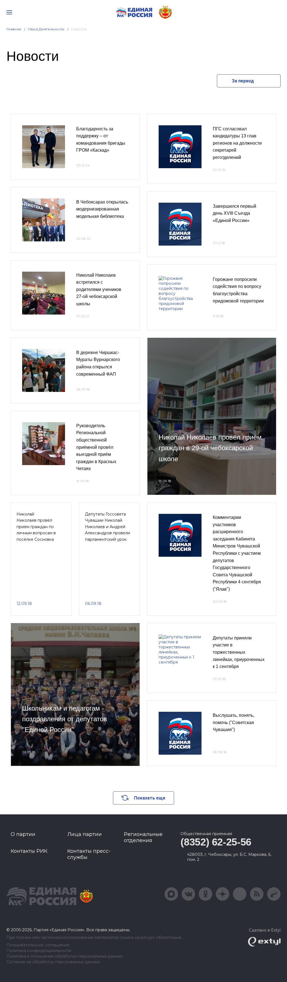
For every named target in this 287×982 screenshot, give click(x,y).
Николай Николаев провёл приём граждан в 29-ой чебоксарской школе (210, 448)
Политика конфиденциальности (38, 950)
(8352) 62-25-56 (215, 842)
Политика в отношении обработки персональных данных (64, 956)
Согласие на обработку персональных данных (53, 962)
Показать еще (149, 798)
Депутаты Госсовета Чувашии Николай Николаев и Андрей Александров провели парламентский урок (107, 527)
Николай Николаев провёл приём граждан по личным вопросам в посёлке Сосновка (36, 527)
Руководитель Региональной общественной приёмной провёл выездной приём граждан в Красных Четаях (96, 447)
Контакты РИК (29, 851)
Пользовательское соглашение (38, 945)
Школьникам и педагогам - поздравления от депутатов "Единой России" (64, 719)
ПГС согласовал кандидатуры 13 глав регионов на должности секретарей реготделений (237, 143)
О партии (23, 834)
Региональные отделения (143, 837)
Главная (13, 29)
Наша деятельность (46, 29)
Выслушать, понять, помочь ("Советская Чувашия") (233, 722)
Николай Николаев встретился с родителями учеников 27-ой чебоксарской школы (98, 289)
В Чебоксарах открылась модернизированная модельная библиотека (102, 209)
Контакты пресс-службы (88, 854)
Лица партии (84, 834)
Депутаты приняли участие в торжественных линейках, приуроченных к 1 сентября (239, 652)
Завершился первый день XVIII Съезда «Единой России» (234, 213)
